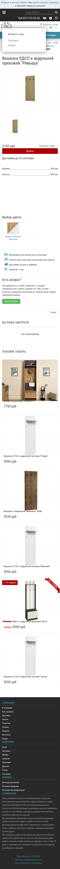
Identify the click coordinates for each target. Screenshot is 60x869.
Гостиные (6, 751)
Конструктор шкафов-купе (13, 790)
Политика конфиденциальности (28, 859)
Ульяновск (13, 40)
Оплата (5, 719)
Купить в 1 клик (47, 145)
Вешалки (50, 46)
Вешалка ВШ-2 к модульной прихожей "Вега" (25, 621)
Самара (11, 45)
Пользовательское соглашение (28, 863)
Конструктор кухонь (10, 782)
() (55, 27)
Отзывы (5, 727)
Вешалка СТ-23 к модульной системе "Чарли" (26, 676)
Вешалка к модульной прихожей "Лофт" (23, 511)
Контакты (6, 735)
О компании (7, 708)
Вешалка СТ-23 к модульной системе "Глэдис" (26, 456)
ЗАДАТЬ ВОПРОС (11, 301)
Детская (5, 766)
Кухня (4, 747)
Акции (4, 738)
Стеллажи (6, 774)
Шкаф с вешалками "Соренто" (18, 400)
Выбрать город (50, 24)
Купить (30, 151)
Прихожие (6, 762)
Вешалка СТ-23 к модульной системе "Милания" (27, 566)
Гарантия (6, 723)
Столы (5, 770)
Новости (5, 731)
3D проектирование (10, 786)
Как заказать (8, 712)
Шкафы (5, 755)
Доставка (6, 715)
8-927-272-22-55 (30, 18)
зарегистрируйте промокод (45, 2)
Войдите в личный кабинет (14, 2)
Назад (53, 312)
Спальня (5, 758)
